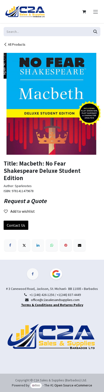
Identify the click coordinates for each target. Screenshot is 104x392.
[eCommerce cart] (84, 11)
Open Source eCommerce (73, 385)
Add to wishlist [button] (22, 211)
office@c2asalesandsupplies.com (55, 300)
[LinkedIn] (38, 245)
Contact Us (16, 225)
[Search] (95, 31)
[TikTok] (59, 274)
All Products (16, 44)
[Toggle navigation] (95, 12)
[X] (24, 245)
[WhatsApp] (52, 245)
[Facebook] (10, 245)
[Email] (79, 245)
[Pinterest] (66, 245)
